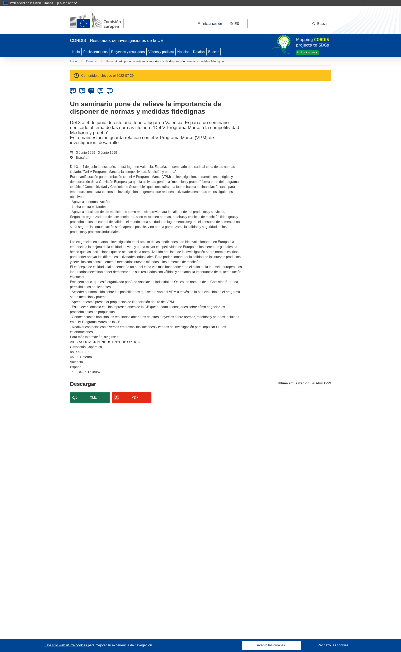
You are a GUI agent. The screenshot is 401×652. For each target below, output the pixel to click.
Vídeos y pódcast (161, 52)
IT (110, 90)
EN (82, 90)
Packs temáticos (95, 52)
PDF (135, 397)
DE (73, 90)
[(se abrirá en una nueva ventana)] (103, 21)
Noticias (183, 52)
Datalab (199, 52)
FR (100, 90)
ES (91, 90)
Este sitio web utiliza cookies (66, 645)
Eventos (91, 61)
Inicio (76, 52)
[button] (234, 23)
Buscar (213, 52)
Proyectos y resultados (128, 52)
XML (93, 397)
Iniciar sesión (212, 23)
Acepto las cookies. (271, 645)
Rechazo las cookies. (333, 645)
